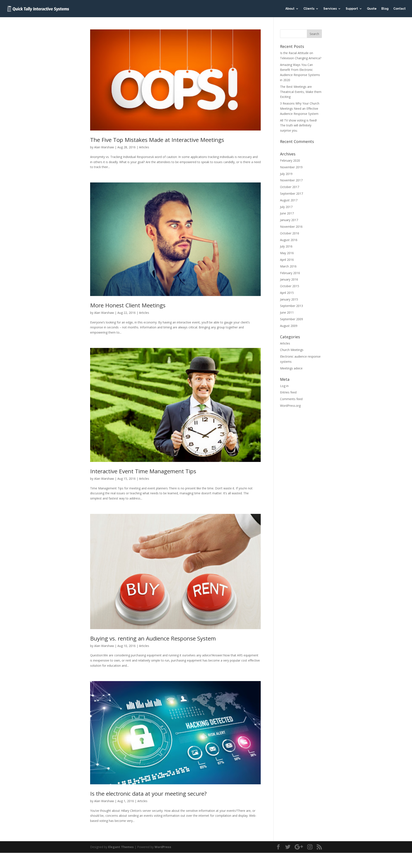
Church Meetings (291, 350)
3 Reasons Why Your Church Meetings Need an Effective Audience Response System (299, 108)
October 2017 (289, 187)
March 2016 (288, 266)
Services (330, 8)
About (289, 8)
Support (352, 8)
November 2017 (291, 180)
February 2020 (290, 160)
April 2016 (287, 260)
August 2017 (288, 200)
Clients (308, 8)
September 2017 (291, 193)
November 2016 (291, 227)
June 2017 (287, 213)
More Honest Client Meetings (127, 305)
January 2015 (289, 299)
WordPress (162, 847)
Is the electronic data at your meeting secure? (148, 793)
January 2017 (289, 220)
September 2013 (291, 306)
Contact (399, 8)
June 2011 (287, 312)
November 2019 (291, 167)
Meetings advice (291, 368)
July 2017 (286, 207)
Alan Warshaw (104, 147)
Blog (385, 8)
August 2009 (288, 326)
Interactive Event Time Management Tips (143, 471)
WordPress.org (290, 406)
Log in (284, 386)
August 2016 (288, 240)
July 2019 (286, 174)
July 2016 (286, 246)
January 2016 (289, 279)
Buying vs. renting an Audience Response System (153, 638)
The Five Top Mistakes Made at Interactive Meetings (157, 140)
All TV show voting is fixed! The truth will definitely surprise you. (298, 125)
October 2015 (289, 286)
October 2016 (289, 233)
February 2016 (290, 273)
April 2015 (287, 293)
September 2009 (291, 319)
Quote (372, 8)
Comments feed (291, 399)
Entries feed (288, 392)
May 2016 (287, 253)
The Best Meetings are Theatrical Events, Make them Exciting (300, 92)
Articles (144, 147)
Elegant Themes (121, 847)
